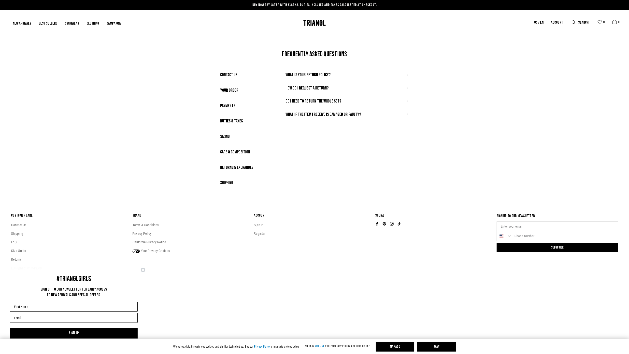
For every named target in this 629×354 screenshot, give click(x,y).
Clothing (92, 24)
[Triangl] (314, 23)
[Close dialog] (143, 269)
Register (259, 233)
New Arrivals (22, 24)
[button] (614, 21)
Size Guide (18, 251)
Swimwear (72, 24)
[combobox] (504, 236)
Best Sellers (48, 24)
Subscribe (557, 247)
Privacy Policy (262, 347)
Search (583, 23)
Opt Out (319, 346)
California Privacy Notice (149, 242)
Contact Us (18, 225)
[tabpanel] (347, 97)
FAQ (14, 242)
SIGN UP (74, 333)
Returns (16, 259)
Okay (436, 347)
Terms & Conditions (145, 225)
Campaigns (113, 24)
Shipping (17, 233)
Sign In (258, 225)
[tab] (229, 75)
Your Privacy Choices (155, 251)
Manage (395, 347)
